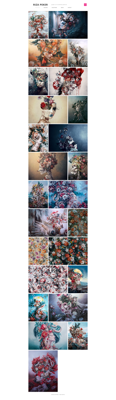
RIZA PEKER (40, 4)
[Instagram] (85, 4)
